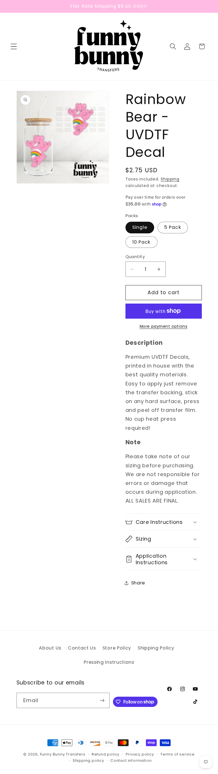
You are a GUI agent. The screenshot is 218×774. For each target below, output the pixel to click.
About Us (50, 648)
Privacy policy (140, 754)
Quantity (135, 257)
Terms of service (177, 754)
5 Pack (172, 227)
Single (140, 227)
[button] (14, 46)
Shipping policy (88, 760)
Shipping (170, 179)
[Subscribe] (102, 700)
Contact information (131, 760)
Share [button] (138, 583)
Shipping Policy (156, 648)
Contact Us (82, 648)
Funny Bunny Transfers (62, 754)
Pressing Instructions (109, 662)
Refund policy (106, 754)
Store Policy (116, 648)
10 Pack (141, 242)
